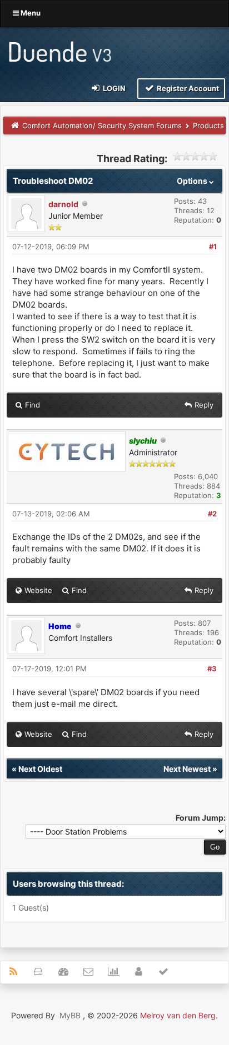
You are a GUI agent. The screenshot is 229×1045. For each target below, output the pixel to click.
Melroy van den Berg (178, 1015)
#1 (213, 246)
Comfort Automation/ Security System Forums (102, 125)
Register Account (187, 88)
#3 (212, 668)
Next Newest (187, 768)
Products (208, 125)
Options (193, 180)
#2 (212, 513)
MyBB (70, 1015)
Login (113, 88)
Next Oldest (40, 768)
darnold (63, 204)
